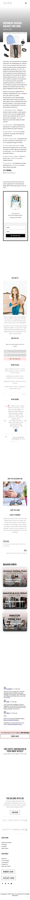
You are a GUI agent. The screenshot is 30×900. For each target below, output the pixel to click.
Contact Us (5, 864)
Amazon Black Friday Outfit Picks (15, 602)
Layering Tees (8, 125)
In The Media (5, 860)
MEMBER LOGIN (8, 871)
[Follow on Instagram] (5, 883)
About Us (4, 858)
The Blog (4, 844)
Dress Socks (7, 163)
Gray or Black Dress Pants (12, 145)
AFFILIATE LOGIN (8, 878)
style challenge (7, 65)
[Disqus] (15, 662)
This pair (13, 151)
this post (19, 69)
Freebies (4, 846)
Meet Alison (5, 848)
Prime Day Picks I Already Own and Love (14, 624)
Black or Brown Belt (10, 138)
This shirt (19, 118)
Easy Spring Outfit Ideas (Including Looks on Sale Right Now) (15, 371)
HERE (4, 187)
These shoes (14, 158)
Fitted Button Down (10, 110)
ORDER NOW (15, 736)
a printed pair (15, 165)
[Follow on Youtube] (11, 883)
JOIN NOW (15, 812)
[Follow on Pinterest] (8, 883)
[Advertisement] (15, 256)
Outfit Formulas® (6, 842)
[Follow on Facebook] (3, 883)
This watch (16, 131)
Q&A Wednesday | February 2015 (15, 553)
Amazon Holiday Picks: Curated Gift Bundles (13, 580)
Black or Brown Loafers (11, 156)
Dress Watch (8, 131)
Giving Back (5, 862)
